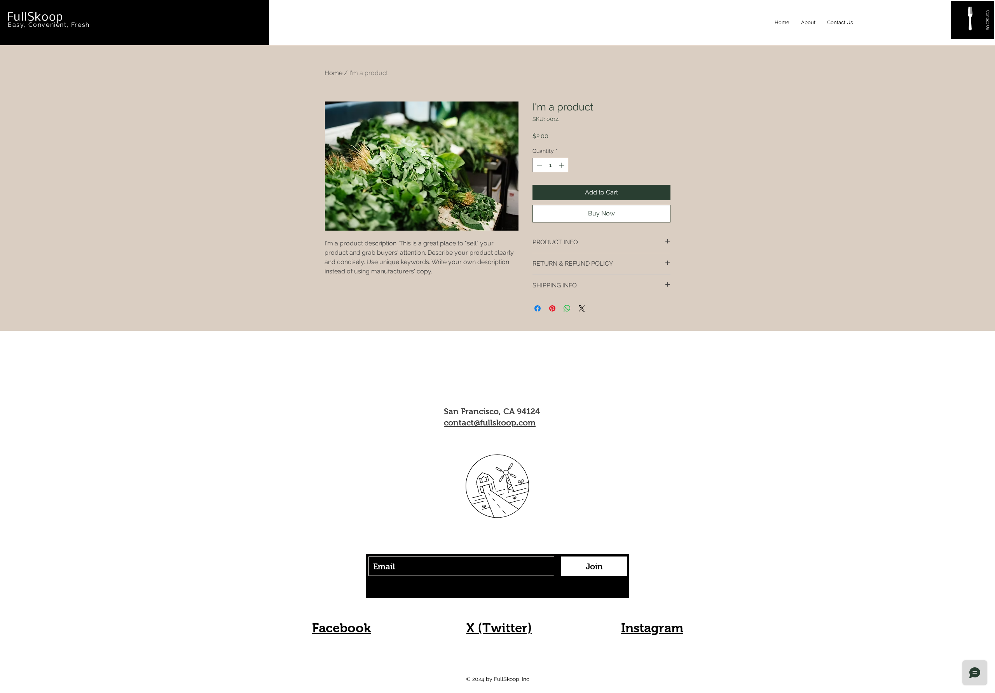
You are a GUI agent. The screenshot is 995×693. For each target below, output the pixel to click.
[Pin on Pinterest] (552, 308)
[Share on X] (582, 308)
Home (333, 73)
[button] (970, 19)
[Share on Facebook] (537, 308)
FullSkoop (35, 17)
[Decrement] (538, 165)
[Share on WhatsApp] (567, 308)
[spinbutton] (550, 165)
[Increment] (562, 165)
